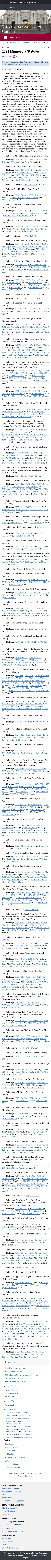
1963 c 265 (31, 735)
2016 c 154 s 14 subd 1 (25, 966)
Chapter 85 (36, 42)
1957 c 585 (20, 735)
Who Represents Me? (10, 1508)
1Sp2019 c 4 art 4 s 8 (25, 536)
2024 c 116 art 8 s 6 (26, 1432)
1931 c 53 (19, 324)
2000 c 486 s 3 (22, 791)
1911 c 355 (19, 409)
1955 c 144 (20, 507)
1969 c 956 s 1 (42, 327)
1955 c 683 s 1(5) (33, 1321)
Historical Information (10, 1488)
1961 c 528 (31, 484)
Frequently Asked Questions (13, 1501)
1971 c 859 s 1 (36, 175)
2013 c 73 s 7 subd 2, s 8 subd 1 (20, 900)
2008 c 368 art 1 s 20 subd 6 (28, 897)
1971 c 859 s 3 (37, 809)
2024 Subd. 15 (9, 1426)
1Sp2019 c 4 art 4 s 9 (35, 1087)
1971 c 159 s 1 (36, 925)
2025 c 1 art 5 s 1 (24, 1421)
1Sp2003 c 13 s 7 (37, 437)
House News (7, 1539)
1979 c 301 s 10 (30, 184)
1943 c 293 (20, 1082)
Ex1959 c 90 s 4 (22, 345)
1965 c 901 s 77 (25, 172)
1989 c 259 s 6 (21, 629)
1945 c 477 (20, 750)
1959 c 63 (19, 1352)
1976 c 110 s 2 (11, 688)
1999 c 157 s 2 (8, 290)
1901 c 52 (39, 675)
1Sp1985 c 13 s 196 (12, 177)
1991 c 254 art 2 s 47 (24, 533)
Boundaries (9, 1444)
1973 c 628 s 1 (11, 1186)
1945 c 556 (36, 244)
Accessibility (7, 1498)
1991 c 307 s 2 (28, 690)
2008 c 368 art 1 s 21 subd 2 (28, 708)
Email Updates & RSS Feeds (12, 1548)
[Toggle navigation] (5, 7)
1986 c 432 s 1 (28, 489)
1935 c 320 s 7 (35, 657)
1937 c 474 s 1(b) (22, 264)
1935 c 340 (20, 825)
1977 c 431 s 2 (15, 231)
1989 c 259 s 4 (10, 662)
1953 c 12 (30, 608)
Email (18, 1525)
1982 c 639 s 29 (33, 435)
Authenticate (7, 57)
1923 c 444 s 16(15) (23, 784)
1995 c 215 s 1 (18, 458)
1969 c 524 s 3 (8, 771)
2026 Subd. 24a (9, 1415)
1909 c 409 (31, 977)
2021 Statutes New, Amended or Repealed (21, 1375)
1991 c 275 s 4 (22, 437)
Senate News (7, 1542)
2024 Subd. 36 (9, 1435)
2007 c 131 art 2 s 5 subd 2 (22, 1308)
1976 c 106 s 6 (30, 236)
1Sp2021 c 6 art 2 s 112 (12, 989)
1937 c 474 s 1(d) (22, 872)
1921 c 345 (20, 1145)
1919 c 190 (34, 678)
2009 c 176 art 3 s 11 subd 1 (24, 794)
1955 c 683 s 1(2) (33, 1036)
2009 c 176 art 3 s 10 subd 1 (21, 440)
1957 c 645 (20, 959)
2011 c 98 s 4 (23, 1152)
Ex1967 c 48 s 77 (33, 982)
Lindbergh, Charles (12, 1464)
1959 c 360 (20, 768)
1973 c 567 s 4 (21, 1098)
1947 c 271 (20, 1321)
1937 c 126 (30, 409)
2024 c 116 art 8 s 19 (26, 1429)
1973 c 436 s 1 (35, 159)
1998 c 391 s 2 (8, 352)
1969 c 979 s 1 (21, 159)
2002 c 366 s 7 (42, 352)
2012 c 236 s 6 (23, 665)
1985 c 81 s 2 (15, 690)
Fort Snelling (9, 1454)
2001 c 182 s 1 (24, 416)
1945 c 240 (7, 683)
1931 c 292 (31, 1176)
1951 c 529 (31, 750)
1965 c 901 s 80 (15, 807)
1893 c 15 (29, 675)
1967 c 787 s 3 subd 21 (36, 768)
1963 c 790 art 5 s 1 (23, 170)
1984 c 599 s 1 (15, 287)
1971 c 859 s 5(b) (30, 378)
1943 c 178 (28, 680)
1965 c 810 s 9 (25, 249)
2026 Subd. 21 (9, 1413)
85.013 (44, 47)
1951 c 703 (42, 701)
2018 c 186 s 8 (39, 494)
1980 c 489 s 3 (8, 1305)
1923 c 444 (31, 1145)
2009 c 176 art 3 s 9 (17, 1025)
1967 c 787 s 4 (8, 704)
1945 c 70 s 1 (37, 391)
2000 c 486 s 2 (22, 332)
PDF (17, 57)
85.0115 (7, 47)
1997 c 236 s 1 (31, 562)
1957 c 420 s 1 (21, 309)
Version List (9, 1397)
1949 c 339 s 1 (21, 298)
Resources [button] (9, 1362)
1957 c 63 (41, 1176)
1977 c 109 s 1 (35, 1098)
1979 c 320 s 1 (15, 1227)
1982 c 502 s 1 (22, 1211)
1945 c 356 (31, 1082)
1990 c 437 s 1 (15, 616)
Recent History (10, 1409)
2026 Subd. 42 (9, 1418)
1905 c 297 (20, 977)
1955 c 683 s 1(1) (38, 579)
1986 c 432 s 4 (37, 1354)
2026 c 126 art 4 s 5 (23, 1413)
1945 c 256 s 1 (21, 1253)
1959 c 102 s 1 (21, 1165)
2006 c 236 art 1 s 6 (37, 629)
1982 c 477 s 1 (17, 895)
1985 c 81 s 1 (24, 254)
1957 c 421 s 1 (21, 1240)
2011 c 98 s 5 (10, 598)
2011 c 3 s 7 (28, 162)
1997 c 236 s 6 (31, 1048)
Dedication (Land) (11, 1447)
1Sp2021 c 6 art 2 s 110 (20, 902)
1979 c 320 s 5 (35, 789)
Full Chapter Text (11, 1393)
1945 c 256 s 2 (21, 1224)
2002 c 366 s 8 (35, 231)
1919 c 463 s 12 (22, 1298)
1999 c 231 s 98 (9, 256)
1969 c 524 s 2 (22, 175)
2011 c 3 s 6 (35, 463)
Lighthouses (9, 1461)
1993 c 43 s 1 (15, 329)
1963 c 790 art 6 (22, 892)
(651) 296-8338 (8, 1525)
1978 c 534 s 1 (25, 688)
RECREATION (26, 42)
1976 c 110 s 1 (27, 753)
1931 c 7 (5, 979)
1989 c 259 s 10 (31, 909)
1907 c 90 (23, 678)
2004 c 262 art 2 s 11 (18, 355)
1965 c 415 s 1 (36, 892)
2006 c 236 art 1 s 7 (24, 180)
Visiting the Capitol (9, 1495)
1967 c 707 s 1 (21, 476)
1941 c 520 (20, 370)
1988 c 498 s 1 (8, 708)
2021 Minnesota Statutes (10, 42)
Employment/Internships (11, 1492)
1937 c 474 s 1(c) (22, 391)
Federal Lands (10, 1451)
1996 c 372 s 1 (28, 329)
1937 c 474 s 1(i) (22, 805)
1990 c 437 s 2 (32, 1038)
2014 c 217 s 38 (32, 1195)
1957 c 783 (20, 484)
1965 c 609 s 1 (13, 229)
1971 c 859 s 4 (22, 660)
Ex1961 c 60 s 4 (30, 246)
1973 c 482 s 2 (22, 1326)
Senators (5, 1514)
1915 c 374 (20, 701)
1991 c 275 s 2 (17, 861)
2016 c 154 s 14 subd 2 (27, 1357)
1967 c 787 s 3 (35, 213)
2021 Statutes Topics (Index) (16, 1382)
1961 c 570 (20, 430)
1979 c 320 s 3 (32, 737)
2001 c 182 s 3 (8, 200)
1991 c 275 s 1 (29, 177)
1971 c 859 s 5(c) (40, 1303)
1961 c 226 (20, 1129)
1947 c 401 (20, 856)
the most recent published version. (15, 65)
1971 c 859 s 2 (17, 562)
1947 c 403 (20, 608)
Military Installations (12, 1468)
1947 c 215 (29, 979)
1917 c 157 (42, 977)
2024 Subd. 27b (9, 1429)
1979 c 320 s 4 (15, 162)
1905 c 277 (13, 678)
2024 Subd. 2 (8, 1424)
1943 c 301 (39, 680)
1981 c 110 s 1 (37, 1255)
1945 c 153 (20, 1036)
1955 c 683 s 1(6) (33, 370)
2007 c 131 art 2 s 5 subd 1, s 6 (17, 396)
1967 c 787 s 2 (21, 593)
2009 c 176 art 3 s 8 (20, 882)
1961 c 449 (20, 226)
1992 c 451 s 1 (42, 380)
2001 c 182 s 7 (36, 509)
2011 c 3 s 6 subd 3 (30, 1229)
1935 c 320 (20, 280)
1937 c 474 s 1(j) (22, 579)
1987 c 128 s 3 (32, 895)
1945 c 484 (20, 923)
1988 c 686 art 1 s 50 (24, 642)
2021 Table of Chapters (14, 1378)
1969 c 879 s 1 (24, 216)
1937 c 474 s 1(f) (22, 244)
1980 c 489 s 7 (31, 1267)
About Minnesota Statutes (15, 1372)
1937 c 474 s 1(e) (22, 1002)
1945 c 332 (38, 784)
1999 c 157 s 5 (37, 254)
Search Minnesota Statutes (15, 1368)
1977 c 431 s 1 (8, 927)
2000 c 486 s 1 (10, 773)
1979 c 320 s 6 (36, 1326)
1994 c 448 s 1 (22, 509)
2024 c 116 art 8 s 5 (24, 1424)
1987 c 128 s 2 (15, 523)
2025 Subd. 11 (9, 1421)
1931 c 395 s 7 (15, 680)
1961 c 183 (17, 246)
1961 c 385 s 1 (21, 195)
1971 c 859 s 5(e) (24, 595)
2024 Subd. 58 (9, 1437)
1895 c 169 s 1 (21, 657)
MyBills (4, 1545)
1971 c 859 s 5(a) (28, 859)
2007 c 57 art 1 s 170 (35, 569)
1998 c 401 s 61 (39, 662)
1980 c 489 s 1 (10, 254)
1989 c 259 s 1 (15, 269)
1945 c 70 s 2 (36, 805)
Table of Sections (11, 1390)
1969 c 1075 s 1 (16, 984)
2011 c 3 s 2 (16, 930)
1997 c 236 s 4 (32, 197)
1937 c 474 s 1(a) (22, 211)
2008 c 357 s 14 (9, 665)
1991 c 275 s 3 (24, 662)
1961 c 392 (13, 786)
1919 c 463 (31, 701)
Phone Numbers (8, 1528)
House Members (8, 1511)
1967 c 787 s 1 (35, 1224)
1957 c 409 (40, 608)
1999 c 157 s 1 (15, 460)
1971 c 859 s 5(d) (17, 1038)
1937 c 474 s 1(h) (22, 1208)
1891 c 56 (19, 675)
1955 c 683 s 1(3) (39, 211)
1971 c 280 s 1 (21, 1020)
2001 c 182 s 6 (28, 352)
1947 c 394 (36, 872)
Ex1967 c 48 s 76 (11, 613)
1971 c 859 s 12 (36, 1020)
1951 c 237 (20, 1056)
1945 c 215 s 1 (37, 1208)
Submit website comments (12, 1531)
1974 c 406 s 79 (26, 1186)
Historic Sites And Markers (15, 1458)
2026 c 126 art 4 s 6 (23, 1418)
